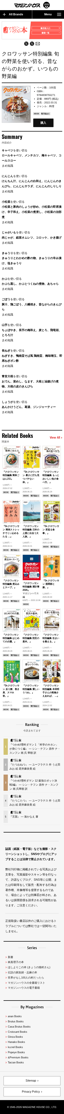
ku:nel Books (15, 1047)
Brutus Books (16, 1021)
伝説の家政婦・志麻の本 (22, 972)
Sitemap (31, 1080)
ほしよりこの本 (29, 967)
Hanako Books (16, 1041)
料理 (51, 106)
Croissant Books (17, 1031)
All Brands (16, 14)
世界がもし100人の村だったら (26, 977)
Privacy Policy (31, 1091)
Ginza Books (15, 1036)
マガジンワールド (32, 5)
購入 (43, 122)
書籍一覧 (45, 33)
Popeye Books (16, 1052)
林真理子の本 (16, 962)
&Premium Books (18, 1057)
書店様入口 (45, 28)
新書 (10, 957)
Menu (48, 14)
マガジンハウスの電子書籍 (24, 987)
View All (55, 437)
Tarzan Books (16, 1062)
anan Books (15, 1016)
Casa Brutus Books (19, 1026)
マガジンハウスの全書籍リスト (26, 982)
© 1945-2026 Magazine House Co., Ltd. (32, 1107)
